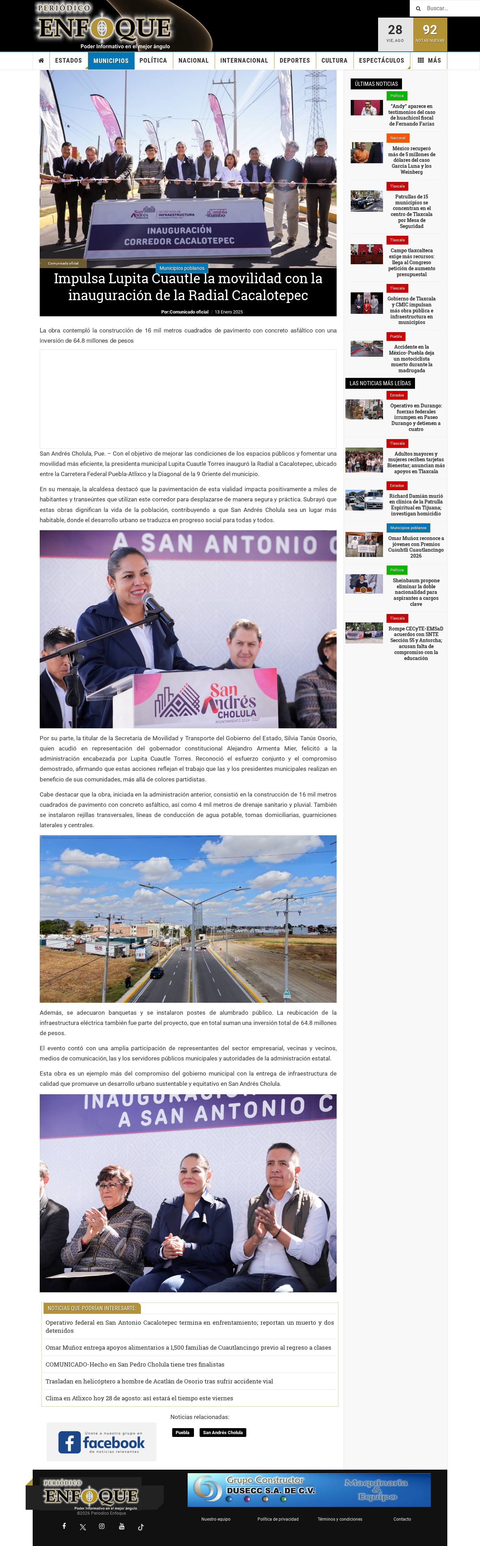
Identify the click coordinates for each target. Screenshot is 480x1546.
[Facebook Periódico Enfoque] (63, 1527)
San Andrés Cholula (223, 1432)
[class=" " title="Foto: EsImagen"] (367, 200)
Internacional (244, 60)
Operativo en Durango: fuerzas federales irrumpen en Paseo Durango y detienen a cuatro (416, 417)
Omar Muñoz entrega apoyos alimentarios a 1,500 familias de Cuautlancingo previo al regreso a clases (188, 1347)
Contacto (402, 1519)
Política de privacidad (278, 1519)
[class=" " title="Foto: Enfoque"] (364, 632)
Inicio (41, 60)
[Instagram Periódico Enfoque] (101, 1527)
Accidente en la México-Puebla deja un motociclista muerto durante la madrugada (411, 358)
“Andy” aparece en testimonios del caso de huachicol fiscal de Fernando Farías (411, 115)
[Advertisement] (188, 399)
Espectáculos (381, 60)
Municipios (111, 60)
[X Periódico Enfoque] (82, 1527)
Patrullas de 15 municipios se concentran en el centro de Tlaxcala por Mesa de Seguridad (412, 211)
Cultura (335, 60)
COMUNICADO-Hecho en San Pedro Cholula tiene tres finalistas (135, 1364)
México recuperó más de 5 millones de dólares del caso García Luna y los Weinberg (411, 160)
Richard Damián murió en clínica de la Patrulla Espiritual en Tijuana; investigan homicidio (416, 505)
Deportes (295, 60)
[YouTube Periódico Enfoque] (121, 1527)
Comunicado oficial (189, 312)
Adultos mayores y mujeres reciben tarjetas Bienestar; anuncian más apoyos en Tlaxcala (416, 462)
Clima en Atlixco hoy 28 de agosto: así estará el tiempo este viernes (139, 1398)
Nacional (194, 60)
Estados (68, 60)
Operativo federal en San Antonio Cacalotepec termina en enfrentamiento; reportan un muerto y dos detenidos (190, 1326)
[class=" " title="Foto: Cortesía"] (367, 107)
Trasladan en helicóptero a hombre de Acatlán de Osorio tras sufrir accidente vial (159, 1381)
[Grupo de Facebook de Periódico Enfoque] (101, 1435)
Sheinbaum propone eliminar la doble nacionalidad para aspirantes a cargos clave (416, 592)
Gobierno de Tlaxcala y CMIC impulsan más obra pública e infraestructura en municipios (412, 310)
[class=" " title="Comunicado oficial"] (364, 544)
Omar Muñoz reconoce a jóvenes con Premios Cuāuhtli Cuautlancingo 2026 (416, 547)
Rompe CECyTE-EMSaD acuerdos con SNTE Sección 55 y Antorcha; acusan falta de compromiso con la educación (416, 643)
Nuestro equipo (216, 1519)
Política (153, 60)
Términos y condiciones (340, 1519)
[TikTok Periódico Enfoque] (140, 1527)
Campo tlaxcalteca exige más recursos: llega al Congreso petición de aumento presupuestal (411, 262)
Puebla (183, 1432)
